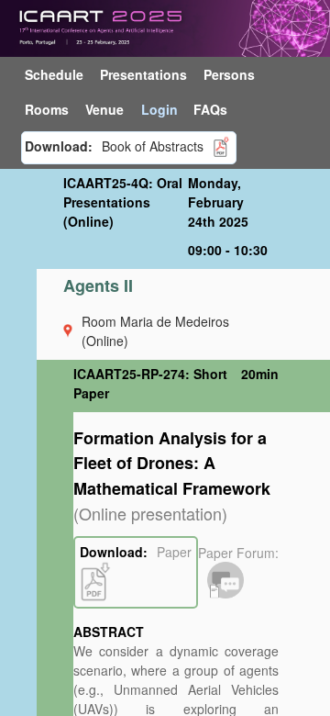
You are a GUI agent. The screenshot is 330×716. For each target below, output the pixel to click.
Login (159, 109)
